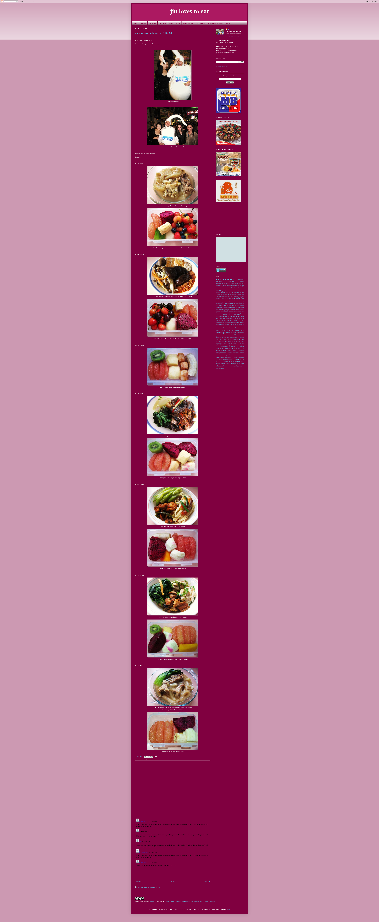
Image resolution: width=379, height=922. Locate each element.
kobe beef (234, 326)
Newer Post (139, 881)
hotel (221, 318)
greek (228, 314)
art (222, 283)
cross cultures (228, 301)
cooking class (234, 300)
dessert (220, 305)
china (229, 294)
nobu (231, 337)
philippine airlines (240, 341)
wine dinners (219, 367)
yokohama (242, 366)
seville (221, 348)
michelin (242, 332)
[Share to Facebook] (151, 757)
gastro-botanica (232, 313)
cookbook (225, 300)
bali (221, 285)
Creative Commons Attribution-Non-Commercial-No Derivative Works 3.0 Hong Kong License (190, 901)
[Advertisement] (173, 875)
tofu (234, 359)
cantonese (242, 291)
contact (228, 23)
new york (224, 337)
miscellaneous (223, 334)
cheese (242, 292)
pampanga (229, 339)
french (226, 311)
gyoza (232, 314)
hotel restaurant (235, 318)
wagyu (217, 365)
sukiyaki (242, 354)
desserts (225, 305)
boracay (218, 289)
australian (241, 283)
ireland (228, 322)
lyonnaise (237, 327)
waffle (242, 363)
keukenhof (227, 326)
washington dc (223, 365)
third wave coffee (229, 359)
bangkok (236, 285)
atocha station (230, 283)
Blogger (228, 909)
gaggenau (226, 313)
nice (228, 337)
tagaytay (218, 357)
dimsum (234, 305)
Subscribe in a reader (221, 66)
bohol (242, 287)
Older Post (207, 881)
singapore (241, 350)
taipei (222, 357)
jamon (217, 324)
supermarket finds (220, 356)
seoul (217, 348)
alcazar (226, 281)
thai (224, 359)
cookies (229, 300)
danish (237, 303)
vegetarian (222, 363)
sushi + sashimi (229, 356)
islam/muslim (233, 322)
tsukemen (224, 361)
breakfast (231, 289)
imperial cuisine (236, 320)
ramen (237, 345)
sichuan (229, 350)
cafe (225, 291)
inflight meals (224, 322)
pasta (242, 339)
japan (171, 23)
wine (243, 365)
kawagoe (222, 326)
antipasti (242, 281)
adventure (235, 279)
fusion (218, 313)
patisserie (218, 341)
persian (229, 341)
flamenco (237, 309)
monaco (224, 335)
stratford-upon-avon (235, 354)
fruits (243, 311)
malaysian (223, 330)
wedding (229, 365)
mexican (234, 332)
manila (230, 329)
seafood (242, 346)
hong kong (162, 23)
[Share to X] (149, 757)
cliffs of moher (240, 296)
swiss (236, 356)
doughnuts (242, 305)
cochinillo (218, 298)
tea (238, 357)
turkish (232, 361)
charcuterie (236, 292)
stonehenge (227, 354)
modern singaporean (233, 334)
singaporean (219, 352)
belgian (234, 287)
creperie (223, 301)
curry (221, 303)
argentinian (218, 283)
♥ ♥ (219, 279)
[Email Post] (156, 756)
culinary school (240, 301)
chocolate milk (240, 294)
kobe (231, 326)
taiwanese (227, 357)
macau (242, 328)
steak (222, 354)
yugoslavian (220, 368)
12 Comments (139, 756)
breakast (226, 289)
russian (217, 346)
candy (238, 291)
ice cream (226, 320)
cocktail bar (223, 298)
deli (217, 305)
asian (225, 283)
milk (217, 334)
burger (222, 291)
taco (243, 356)
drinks (218, 307)
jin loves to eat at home (215, 23)
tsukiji (228, 361)
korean (239, 326)
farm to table (239, 307)
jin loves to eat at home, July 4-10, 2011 (154, 32)
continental (219, 300)
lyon (234, 328)
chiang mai (219, 294)
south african (236, 352)
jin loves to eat (189, 11)
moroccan (234, 335)
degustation (241, 303)
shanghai (234, 348)
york (217, 368)
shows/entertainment (221, 350)
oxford (225, 339)
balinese (224, 285)
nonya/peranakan (235, 337)
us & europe (201, 23)
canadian (234, 291)
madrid (217, 330)
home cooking (143, 759)
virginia (238, 363)
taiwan (178, 23)
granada (225, 314)
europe (228, 307)
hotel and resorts (226, 318)
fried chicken (232, 311)
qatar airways (232, 345)
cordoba (218, 301)
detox (230, 305)
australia (236, 283)
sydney (240, 356)
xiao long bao (227, 366)
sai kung (222, 346)
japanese (222, 324)
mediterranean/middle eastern (224, 332)
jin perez (152, 901)
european (232, 307)
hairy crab (236, 314)
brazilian (222, 289)
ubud (236, 361)
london (230, 327)
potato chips (241, 343)
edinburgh (225, 307)
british (239, 289)
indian (242, 320)
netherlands (218, 337)
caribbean (218, 292)
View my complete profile (232, 36)
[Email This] (145, 757)
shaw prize (241, 348)
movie (242, 335)
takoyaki (232, 357)
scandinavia (232, 346)
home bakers (227, 316)
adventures (240, 279)
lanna (217, 327)
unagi (238, 361)
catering (223, 292)
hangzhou (218, 316)
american (232, 281)
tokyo (237, 359)
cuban (234, 301)
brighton (236, 289)
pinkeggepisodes (219, 343)
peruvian (233, 341)
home (135, 23)
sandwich (226, 346)
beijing (230, 287)
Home (172, 881)
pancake (234, 339)
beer (227, 287)
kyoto (242, 326)
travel (220, 361)
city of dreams (234, 296)
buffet (218, 291)
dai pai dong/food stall (229, 303)
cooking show (241, 300)
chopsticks (224, 296)
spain (242, 352)
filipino (225, 309)
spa (240, 352)
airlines (223, 281)
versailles (228, 363)
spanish (218, 354)
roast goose (241, 345)
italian (238, 322)
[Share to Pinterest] (152, 757)
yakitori (237, 366)
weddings (234, 365)
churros (228, 296)
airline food (219, 281)
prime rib (218, 345)
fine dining (231, 309)
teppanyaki (219, 359)
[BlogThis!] (147, 757)
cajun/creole (229, 291)
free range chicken (220, 311)
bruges (242, 289)
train (217, 361)
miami (238, 332)
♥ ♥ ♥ (223, 279)
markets (237, 330)
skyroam (224, 352)
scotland (237, 346)
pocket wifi (229, 343)
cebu (232, 292)
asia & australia (188, 23)
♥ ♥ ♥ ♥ (229, 279)
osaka (221, 339)
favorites (143, 23)
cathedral (228, 292)
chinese (234, 294)
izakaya (242, 322)
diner (238, 305)
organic (218, 339)
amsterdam (237, 281)
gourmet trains (219, 314)
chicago (225, 294)
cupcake (218, 303)
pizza (225, 343)
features (221, 309)
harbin (222, 316)
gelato (238, 313)
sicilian (234, 350)
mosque (238, 335)
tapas (236, 357)
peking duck (224, 341)
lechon (227, 327)
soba (232, 352)
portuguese (235, 343)
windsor (239, 365)
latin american (222, 327)
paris (238, 339)
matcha (242, 330)
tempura (241, 357)
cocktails (229, 298)
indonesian (218, 322)
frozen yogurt (238, 311)
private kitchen (225, 345)
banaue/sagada (230, 285)
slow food (229, 352)
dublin (221, 307)
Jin (228, 29)
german (242, 313)
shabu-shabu (228, 348)
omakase (242, 337)
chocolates (219, 296)
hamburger (241, 314)
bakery (218, 285)
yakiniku (232, 367)
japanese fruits (228, 324)
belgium (238, 287)
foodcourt (242, 309)
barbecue (223, 287)
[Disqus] (172, 789)
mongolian (229, 335)
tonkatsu (241, 359)
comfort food (239, 298)
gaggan (221, 313)
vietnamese (233, 363)
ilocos (231, 320)
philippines (152, 23)
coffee (233, 298)
